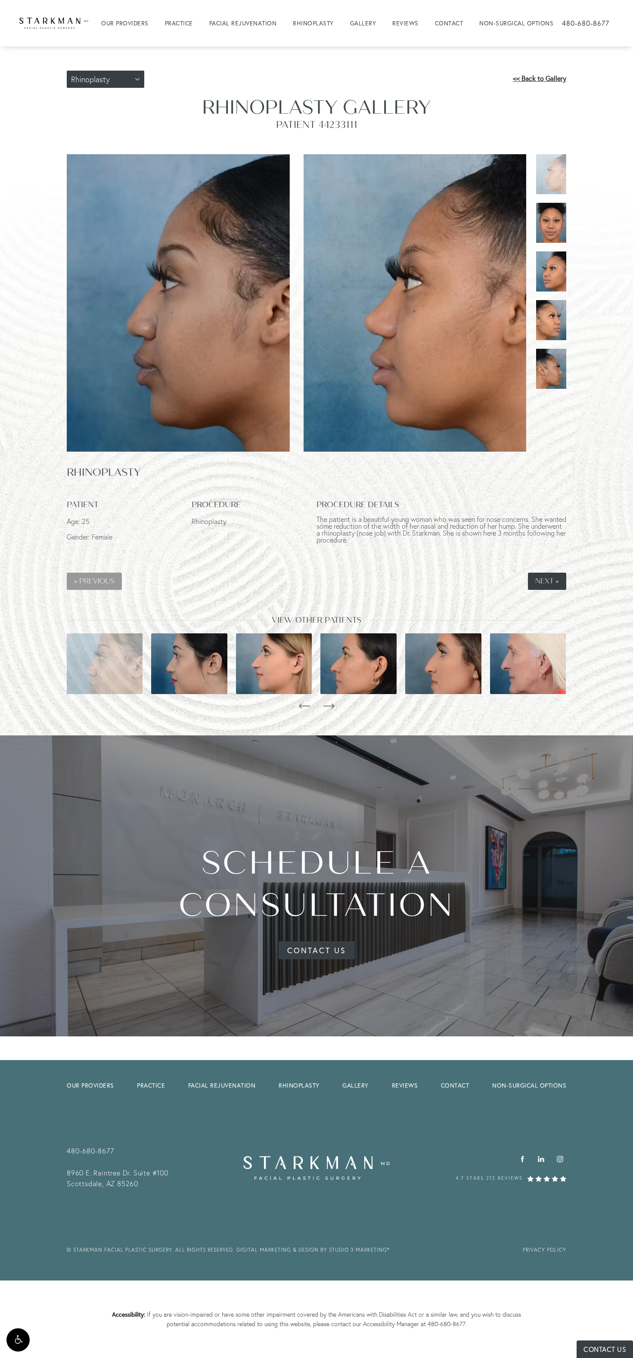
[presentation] (304, 706)
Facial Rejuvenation (243, 23)
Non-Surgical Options (516, 23)
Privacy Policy (544, 1249)
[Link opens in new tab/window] (522, 1159)
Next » (547, 581)
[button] (18, 1340)
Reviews (405, 23)
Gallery (363, 23)
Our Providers (125, 23)
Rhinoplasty (313, 23)
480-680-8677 (446, 1324)
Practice (179, 23)
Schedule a (317, 884)
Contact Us (316, 950)
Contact (449, 23)
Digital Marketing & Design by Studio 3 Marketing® (313, 1249)
